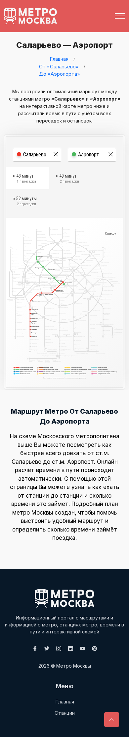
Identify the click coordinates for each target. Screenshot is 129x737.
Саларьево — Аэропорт (64, 45)
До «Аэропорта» (59, 74)
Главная (59, 59)
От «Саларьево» (59, 66)
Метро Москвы (73, 666)
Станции (65, 713)
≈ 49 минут (67, 178)
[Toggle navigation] (119, 16)
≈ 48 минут (24, 178)
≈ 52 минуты (25, 201)
